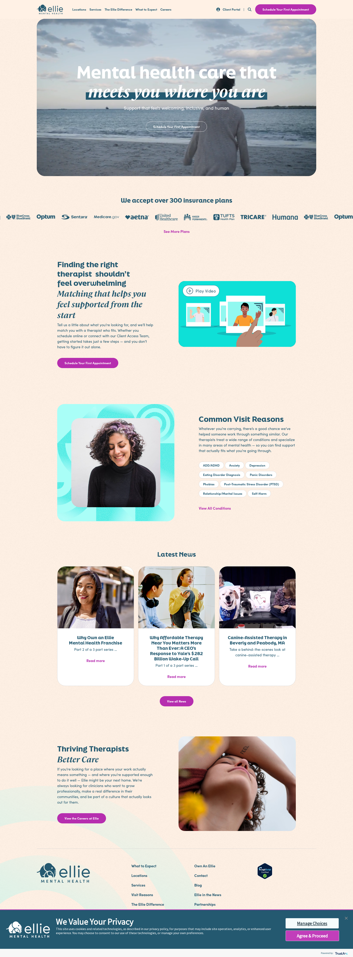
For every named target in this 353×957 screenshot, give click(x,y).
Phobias (208, 484)
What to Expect (146, 9)
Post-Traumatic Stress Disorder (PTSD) (251, 484)
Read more (106, 660)
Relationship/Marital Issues (222, 493)
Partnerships (205, 904)
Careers (165, 9)
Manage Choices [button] (312, 923)
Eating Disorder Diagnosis (221, 474)
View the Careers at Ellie (82, 818)
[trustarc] (341, 953)
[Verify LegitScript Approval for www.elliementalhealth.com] (264, 870)
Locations (79, 9)
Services (95, 9)
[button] (346, 918)
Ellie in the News (207, 894)
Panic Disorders (261, 474)
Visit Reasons (142, 894)
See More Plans (177, 231)
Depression (257, 465)
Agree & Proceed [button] (312, 936)
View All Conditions (215, 508)
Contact (201, 875)
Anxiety (234, 465)
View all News (176, 701)
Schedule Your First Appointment (176, 126)
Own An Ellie (204, 865)
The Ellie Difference (118, 9)
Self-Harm (259, 493)
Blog (198, 885)
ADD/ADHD (211, 465)
